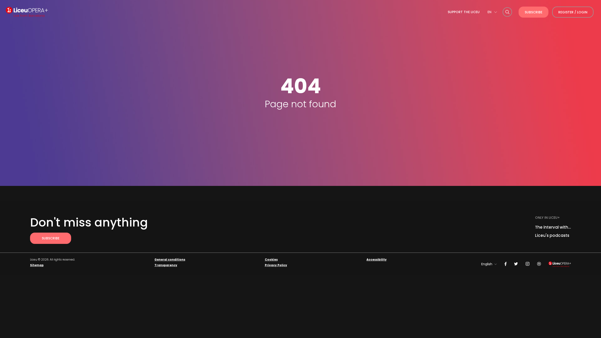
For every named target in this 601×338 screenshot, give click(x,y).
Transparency (165, 265)
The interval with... (553, 227)
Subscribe (533, 12)
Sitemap (37, 265)
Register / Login (572, 12)
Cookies (271, 259)
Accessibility (376, 259)
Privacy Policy (276, 265)
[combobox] (492, 12)
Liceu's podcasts (552, 235)
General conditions (169, 259)
